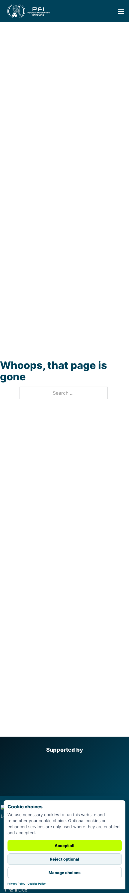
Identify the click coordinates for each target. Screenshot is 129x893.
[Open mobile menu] (117, 15)
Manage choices (65, 872)
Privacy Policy (16, 883)
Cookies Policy (37, 883)
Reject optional (64, 859)
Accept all (64, 845)
